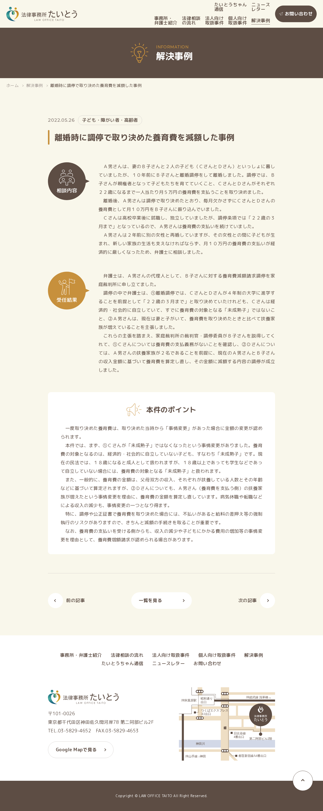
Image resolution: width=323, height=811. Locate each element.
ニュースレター (260, 7)
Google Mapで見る (76, 749)
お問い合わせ (299, 14)
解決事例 (260, 20)
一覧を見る (150, 600)
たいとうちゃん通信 (230, 7)
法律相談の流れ (191, 20)
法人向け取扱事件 (214, 20)
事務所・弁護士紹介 (165, 20)
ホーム (12, 85)
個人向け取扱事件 (237, 20)
